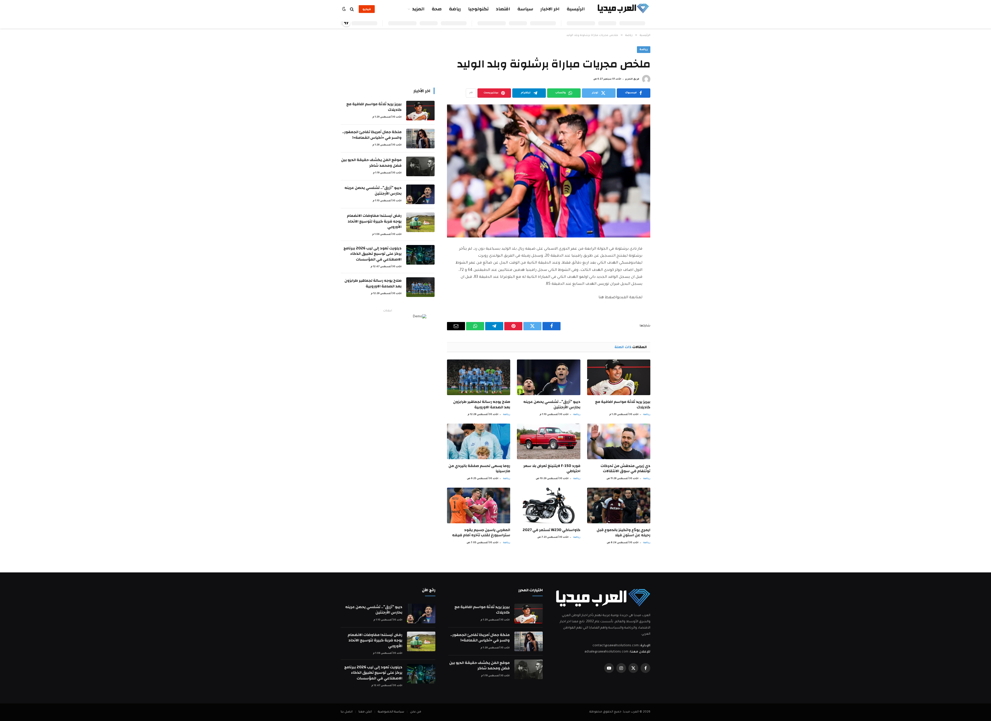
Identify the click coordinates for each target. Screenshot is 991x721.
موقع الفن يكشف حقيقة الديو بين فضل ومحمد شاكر (371, 162)
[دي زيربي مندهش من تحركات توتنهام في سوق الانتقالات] (618, 441)
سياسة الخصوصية (391, 712)
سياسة (525, 9)
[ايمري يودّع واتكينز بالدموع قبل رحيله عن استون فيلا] (618, 505)
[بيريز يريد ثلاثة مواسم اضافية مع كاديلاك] (618, 377)
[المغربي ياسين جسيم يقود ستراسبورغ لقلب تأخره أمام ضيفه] (478, 505)
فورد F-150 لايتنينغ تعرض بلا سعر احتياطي (551, 468)
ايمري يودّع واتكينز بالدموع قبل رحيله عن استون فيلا (623, 532)
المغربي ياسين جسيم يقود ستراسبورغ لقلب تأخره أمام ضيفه (481, 532)
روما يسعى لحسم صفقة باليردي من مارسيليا (479, 468)
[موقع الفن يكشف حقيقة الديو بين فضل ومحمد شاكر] (420, 166)
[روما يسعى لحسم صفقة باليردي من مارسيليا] (478, 441)
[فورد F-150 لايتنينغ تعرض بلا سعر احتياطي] (548, 441)
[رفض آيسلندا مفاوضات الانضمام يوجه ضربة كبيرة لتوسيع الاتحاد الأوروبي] (420, 222)
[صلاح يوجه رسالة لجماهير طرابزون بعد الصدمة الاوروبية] (478, 377)
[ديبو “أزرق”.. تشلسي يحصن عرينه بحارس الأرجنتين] (548, 377)
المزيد (418, 9)
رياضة (455, 9)
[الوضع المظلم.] (344, 9)
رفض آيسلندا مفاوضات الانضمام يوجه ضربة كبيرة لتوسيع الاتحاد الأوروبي (374, 221)
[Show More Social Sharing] (471, 93)
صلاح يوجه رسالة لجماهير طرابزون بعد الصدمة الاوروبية (481, 404)
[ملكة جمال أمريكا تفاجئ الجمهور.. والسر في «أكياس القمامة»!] (420, 138)
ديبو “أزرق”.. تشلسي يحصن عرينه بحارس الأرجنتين (551, 404)
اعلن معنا (365, 712)
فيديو (367, 9)
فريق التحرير (632, 79)
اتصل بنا (347, 712)
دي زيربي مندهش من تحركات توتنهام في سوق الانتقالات (625, 468)
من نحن (415, 712)
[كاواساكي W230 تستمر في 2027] (548, 505)
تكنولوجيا (478, 9)
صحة (437, 9)
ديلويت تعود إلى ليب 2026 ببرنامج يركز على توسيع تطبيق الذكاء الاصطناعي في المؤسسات (372, 254)
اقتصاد (503, 9)
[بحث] (352, 9)
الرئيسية (576, 9)
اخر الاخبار (550, 9)
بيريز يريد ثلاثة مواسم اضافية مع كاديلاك (622, 404)
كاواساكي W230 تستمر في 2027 (551, 530)
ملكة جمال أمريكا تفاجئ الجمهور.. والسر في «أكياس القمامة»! (372, 134)
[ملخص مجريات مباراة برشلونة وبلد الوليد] (548, 170)
